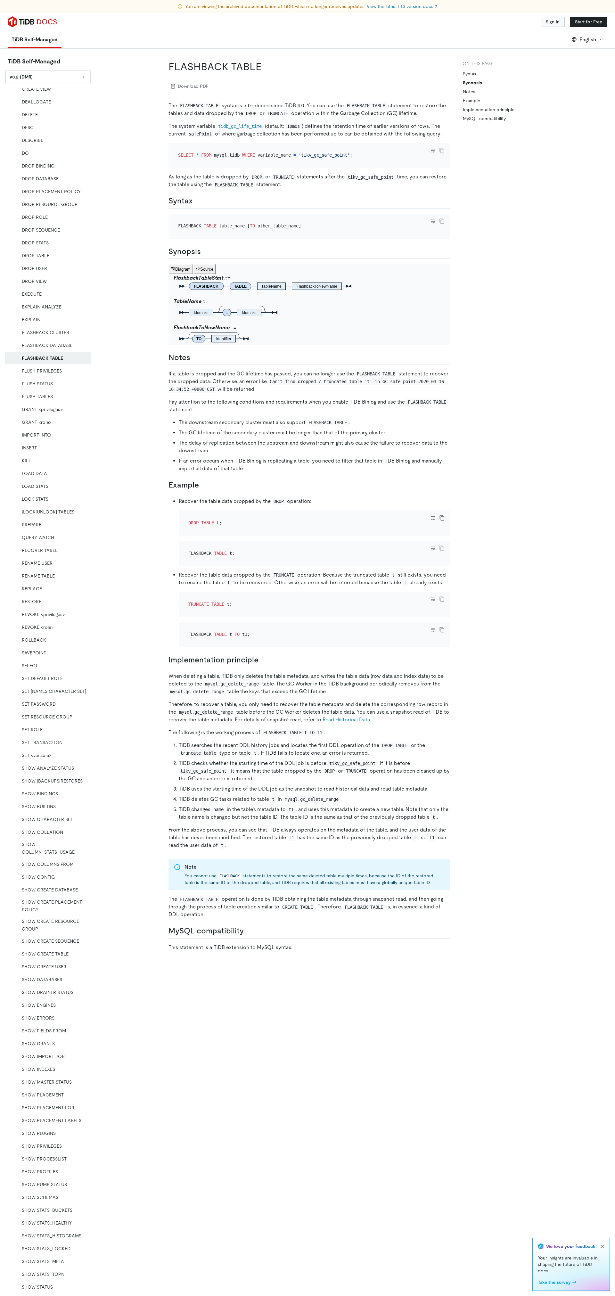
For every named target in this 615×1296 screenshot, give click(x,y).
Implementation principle (488, 109)
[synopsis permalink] (206, 251)
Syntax (469, 73)
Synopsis (472, 82)
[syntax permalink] (198, 201)
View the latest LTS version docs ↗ (402, 6)
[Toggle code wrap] (433, 150)
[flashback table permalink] (267, 67)
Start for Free (588, 21)
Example (471, 100)
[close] (602, 1246)
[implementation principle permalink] (263, 660)
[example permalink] (204, 485)
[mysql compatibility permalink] (249, 931)
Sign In (553, 21)
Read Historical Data (346, 720)
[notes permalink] (195, 357)
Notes (469, 91)
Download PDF (193, 86)
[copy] (442, 150)
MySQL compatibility (484, 118)
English (587, 40)
